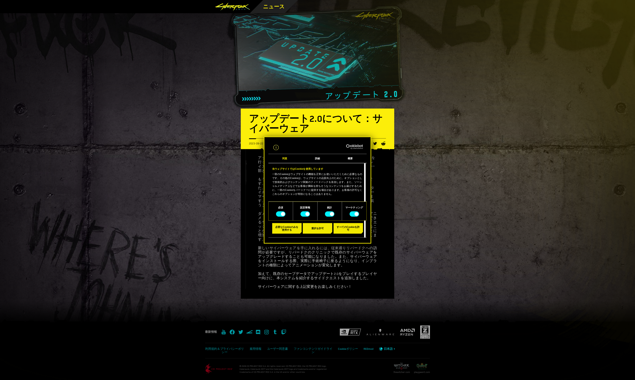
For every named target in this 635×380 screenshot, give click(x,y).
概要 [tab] (350, 158)
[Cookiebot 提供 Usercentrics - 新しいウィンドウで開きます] (348, 146)
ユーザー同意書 (277, 348)
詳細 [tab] (317, 158)
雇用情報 (255, 348)
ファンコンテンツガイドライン (313, 350)
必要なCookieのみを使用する (286, 228)
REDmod (369, 348)
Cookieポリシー (348, 348)
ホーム (298, 11)
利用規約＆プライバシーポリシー (224, 350)
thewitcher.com (402, 372)
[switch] (305, 214)
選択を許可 (317, 228)
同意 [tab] (284, 158)
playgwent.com (422, 372)
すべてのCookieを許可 (348, 228)
